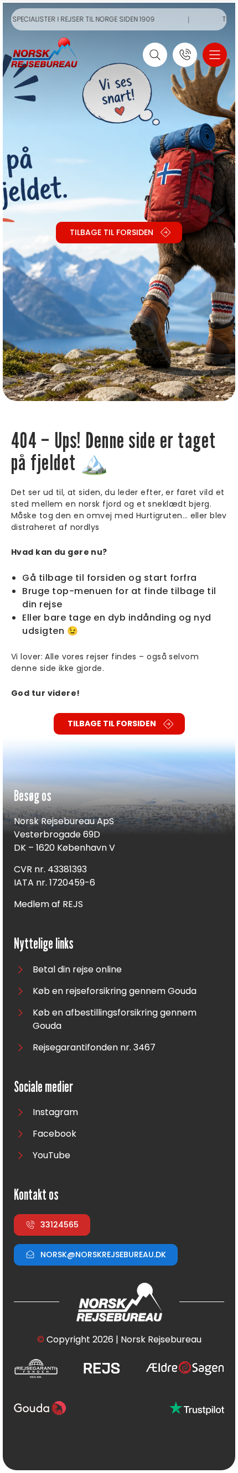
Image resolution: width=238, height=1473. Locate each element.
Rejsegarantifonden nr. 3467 (94, 1047)
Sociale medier (43, 1087)
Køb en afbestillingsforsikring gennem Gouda (114, 1019)
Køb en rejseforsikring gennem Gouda (114, 991)
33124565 (59, 1224)
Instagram (55, 1112)
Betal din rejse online (77, 969)
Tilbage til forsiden (111, 232)
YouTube (51, 1155)
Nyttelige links (44, 944)
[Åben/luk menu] (215, 55)
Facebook (54, 1133)
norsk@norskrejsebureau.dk (103, 1254)
